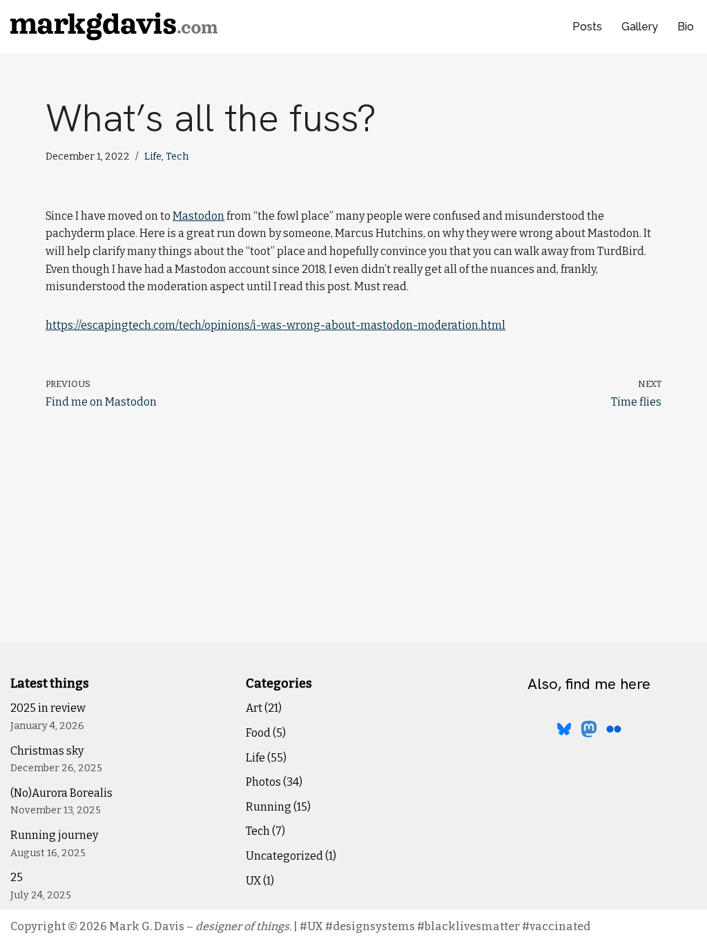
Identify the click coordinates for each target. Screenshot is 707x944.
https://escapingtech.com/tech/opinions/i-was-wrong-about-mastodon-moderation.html (275, 325)
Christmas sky (47, 750)
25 (16, 877)
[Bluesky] (564, 729)
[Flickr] (614, 729)
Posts (587, 26)
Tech (177, 156)
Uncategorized (284, 855)
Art (254, 708)
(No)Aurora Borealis (61, 793)
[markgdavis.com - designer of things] (113, 26)
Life (153, 156)
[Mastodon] (589, 729)
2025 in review (48, 708)
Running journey (54, 835)
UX (253, 880)
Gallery (639, 26)
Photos (263, 782)
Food (258, 732)
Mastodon (198, 216)
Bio (685, 26)
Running (268, 806)
